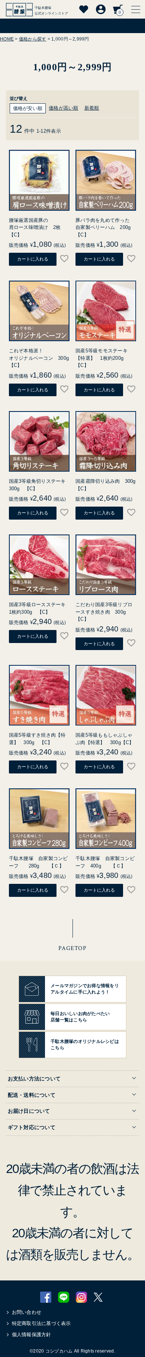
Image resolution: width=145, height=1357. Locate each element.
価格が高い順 (63, 108)
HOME (7, 39)
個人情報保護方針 (31, 1334)
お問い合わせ (27, 1312)
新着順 (91, 108)
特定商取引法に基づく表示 (41, 1323)
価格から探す (32, 39)
